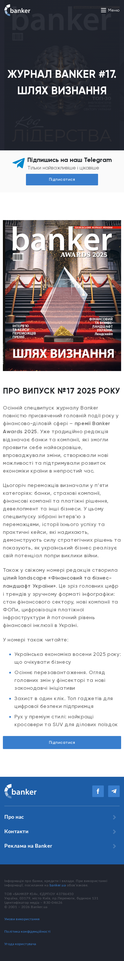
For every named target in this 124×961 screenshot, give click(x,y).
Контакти (16, 831)
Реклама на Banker (28, 846)
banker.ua (58, 885)
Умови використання (22, 919)
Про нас (14, 817)
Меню (114, 10)
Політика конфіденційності (27, 931)
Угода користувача (20, 944)
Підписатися (62, 742)
